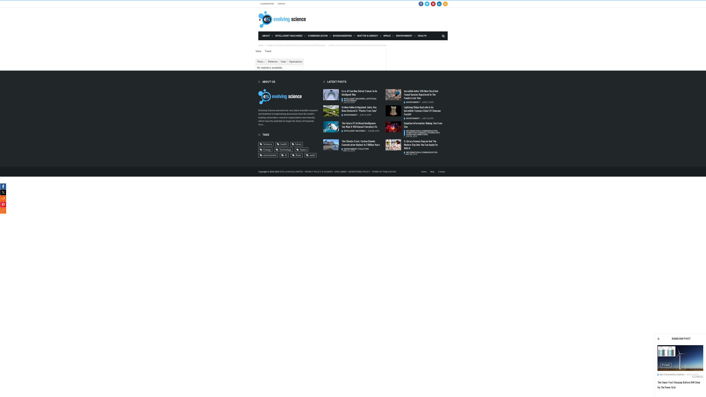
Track (268, 51)
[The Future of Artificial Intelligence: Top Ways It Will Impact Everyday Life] (331, 126)
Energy (680, 375)
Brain (298, 155)
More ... (262, 124)
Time (260, 61)
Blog (432, 172)
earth (312, 155)
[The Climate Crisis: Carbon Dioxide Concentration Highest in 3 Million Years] (331, 144)
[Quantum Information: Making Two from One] (393, 126)
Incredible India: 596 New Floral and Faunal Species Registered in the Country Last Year (421, 94)
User (283, 61)
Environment (404, 36)
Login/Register (267, 4)
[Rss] (445, 3)
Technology (285, 149)
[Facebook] (421, 3)
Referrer (273, 61)
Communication (318, 36)
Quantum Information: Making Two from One (423, 124)
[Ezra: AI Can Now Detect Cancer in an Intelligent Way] (331, 94)
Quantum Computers (417, 135)
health (283, 144)
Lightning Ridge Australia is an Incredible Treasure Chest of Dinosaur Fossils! (422, 110)
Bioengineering (342, 36)
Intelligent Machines (288, 36)
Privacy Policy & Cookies (319, 172)
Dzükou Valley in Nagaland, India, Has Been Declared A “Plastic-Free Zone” (359, 108)
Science (267, 144)
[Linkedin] (439, 3)
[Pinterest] (433, 3)
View (258, 51)
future (298, 144)
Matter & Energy (367, 36)
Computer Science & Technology (422, 133)
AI (286, 155)
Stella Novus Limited (291, 172)
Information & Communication (421, 131)
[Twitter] (427, 3)
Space (387, 36)
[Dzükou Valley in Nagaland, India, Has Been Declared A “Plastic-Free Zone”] (331, 110)
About (266, 36)
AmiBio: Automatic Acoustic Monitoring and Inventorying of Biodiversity (296, 45)
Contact (281, 4)
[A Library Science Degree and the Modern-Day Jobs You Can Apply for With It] (393, 144)
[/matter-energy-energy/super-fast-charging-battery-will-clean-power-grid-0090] (680, 358)
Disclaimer (341, 172)
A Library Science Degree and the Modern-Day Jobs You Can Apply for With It (421, 144)
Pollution (363, 149)
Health (422, 36)
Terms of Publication (384, 172)
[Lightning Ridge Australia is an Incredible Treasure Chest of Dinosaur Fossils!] (393, 110)
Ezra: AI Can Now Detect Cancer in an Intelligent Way (359, 92)
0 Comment (697, 376)
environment (269, 155)
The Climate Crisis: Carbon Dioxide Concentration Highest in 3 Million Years (361, 142)
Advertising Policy (359, 172)
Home (260, 45)
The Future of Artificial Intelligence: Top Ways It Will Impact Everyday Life (359, 124)
